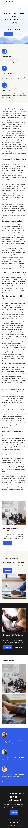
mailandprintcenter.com (9, 2)
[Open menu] (25, 2)
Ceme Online (23, 464)
